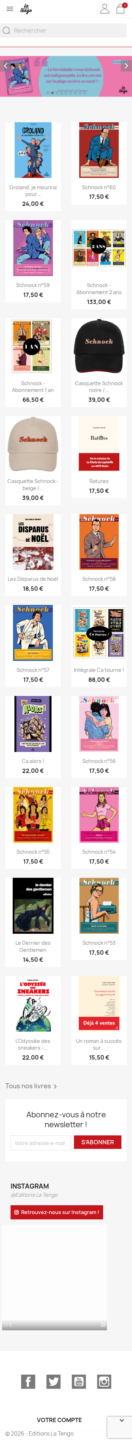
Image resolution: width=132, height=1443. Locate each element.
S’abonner (97, 1142)
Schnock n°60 (99, 187)
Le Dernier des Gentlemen (33, 946)
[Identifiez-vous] (105, 14)
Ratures (99, 481)
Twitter (53, 1382)
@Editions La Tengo (34, 1194)
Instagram (104, 1382)
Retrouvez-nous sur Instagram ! (60, 1212)
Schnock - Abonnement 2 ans (99, 289)
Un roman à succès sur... (99, 1044)
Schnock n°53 (98, 942)
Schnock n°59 (33, 285)
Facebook (28, 1382)
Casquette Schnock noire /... (99, 387)
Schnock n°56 (99, 761)
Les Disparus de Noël (33, 578)
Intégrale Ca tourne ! (99, 670)
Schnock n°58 (98, 578)
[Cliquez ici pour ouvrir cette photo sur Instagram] (103, 1324)
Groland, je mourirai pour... (33, 191)
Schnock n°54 (99, 851)
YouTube (79, 1382)
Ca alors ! (33, 761)
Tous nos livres (32, 1086)
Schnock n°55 (33, 851)
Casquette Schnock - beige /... (32, 485)
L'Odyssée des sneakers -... (32, 1044)
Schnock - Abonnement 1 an (33, 387)
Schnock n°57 (33, 670)
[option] (66, 76)
